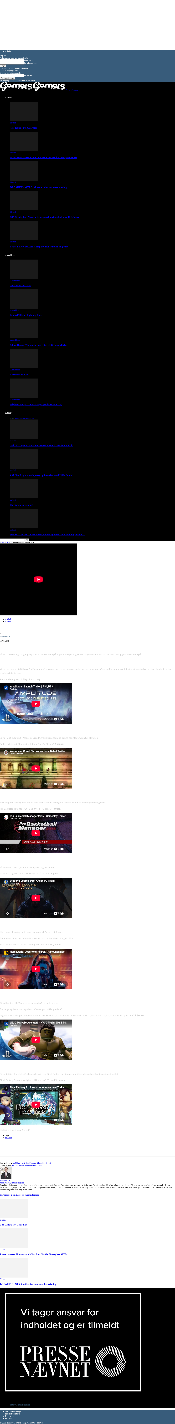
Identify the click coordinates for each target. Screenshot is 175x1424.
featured (8, 1138)
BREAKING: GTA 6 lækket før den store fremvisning (38, 187)
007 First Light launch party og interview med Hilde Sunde (41, 475)
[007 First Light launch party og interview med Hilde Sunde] (24, 468)
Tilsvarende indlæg (8, 1195)
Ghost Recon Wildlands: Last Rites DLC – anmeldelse (38, 345)
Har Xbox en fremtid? (22, 505)
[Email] (32, 644)
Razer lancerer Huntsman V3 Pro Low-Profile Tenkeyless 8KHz (43, 157)
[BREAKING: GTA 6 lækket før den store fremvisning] (24, 180)
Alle (12, 418)
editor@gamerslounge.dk (20, 1405)
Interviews (23, 418)
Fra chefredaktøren (12, 1414)
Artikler (8, 413)
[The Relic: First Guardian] (24, 120)
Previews (31, 418)
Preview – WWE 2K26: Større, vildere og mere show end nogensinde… (47, 534)
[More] (50, 645)
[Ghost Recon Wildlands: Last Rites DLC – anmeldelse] (24, 338)
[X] (13, 644)
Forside (3, 542)
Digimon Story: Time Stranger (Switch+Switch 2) (36, 404)
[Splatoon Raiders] (24, 367)
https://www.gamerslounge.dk (12, 1183)
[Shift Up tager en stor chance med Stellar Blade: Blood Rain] (24, 438)
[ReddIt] (22, 644)
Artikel (13, 440)
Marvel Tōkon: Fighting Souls (26, 315)
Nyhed (13, 123)
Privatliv (8, 1418)
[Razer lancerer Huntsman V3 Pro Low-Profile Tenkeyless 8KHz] (24, 150)
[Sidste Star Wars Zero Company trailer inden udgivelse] (24, 239)
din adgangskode (30, 63)
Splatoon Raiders (19, 374)
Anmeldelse (15, 280)
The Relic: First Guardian (23, 127)
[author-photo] (6, 1178)
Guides (16, 418)
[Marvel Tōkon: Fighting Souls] (24, 308)
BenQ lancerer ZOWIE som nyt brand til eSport (31, 1163)
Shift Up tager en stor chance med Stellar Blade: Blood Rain (41, 445)
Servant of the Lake (20, 285)
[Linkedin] (41, 644)
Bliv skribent (10, 1416)
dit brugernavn (29, 60)
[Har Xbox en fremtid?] (24, 497)
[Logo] (16, 90)
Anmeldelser (10, 255)
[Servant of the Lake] (24, 278)
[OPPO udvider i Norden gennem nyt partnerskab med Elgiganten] (24, 210)
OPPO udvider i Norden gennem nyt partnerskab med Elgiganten (45, 217)
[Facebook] (4, 644)
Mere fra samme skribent (28, 1195)
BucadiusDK (5, 636)
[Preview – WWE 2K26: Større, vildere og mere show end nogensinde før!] (24, 527)
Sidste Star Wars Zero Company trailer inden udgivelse (39, 246)
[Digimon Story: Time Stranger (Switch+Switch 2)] (24, 397)
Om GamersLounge (13, 1411)
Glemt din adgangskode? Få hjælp (14, 68)
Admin (8, 51)
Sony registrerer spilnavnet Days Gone (26, 1165)
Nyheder (8, 97)
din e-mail (28, 75)
